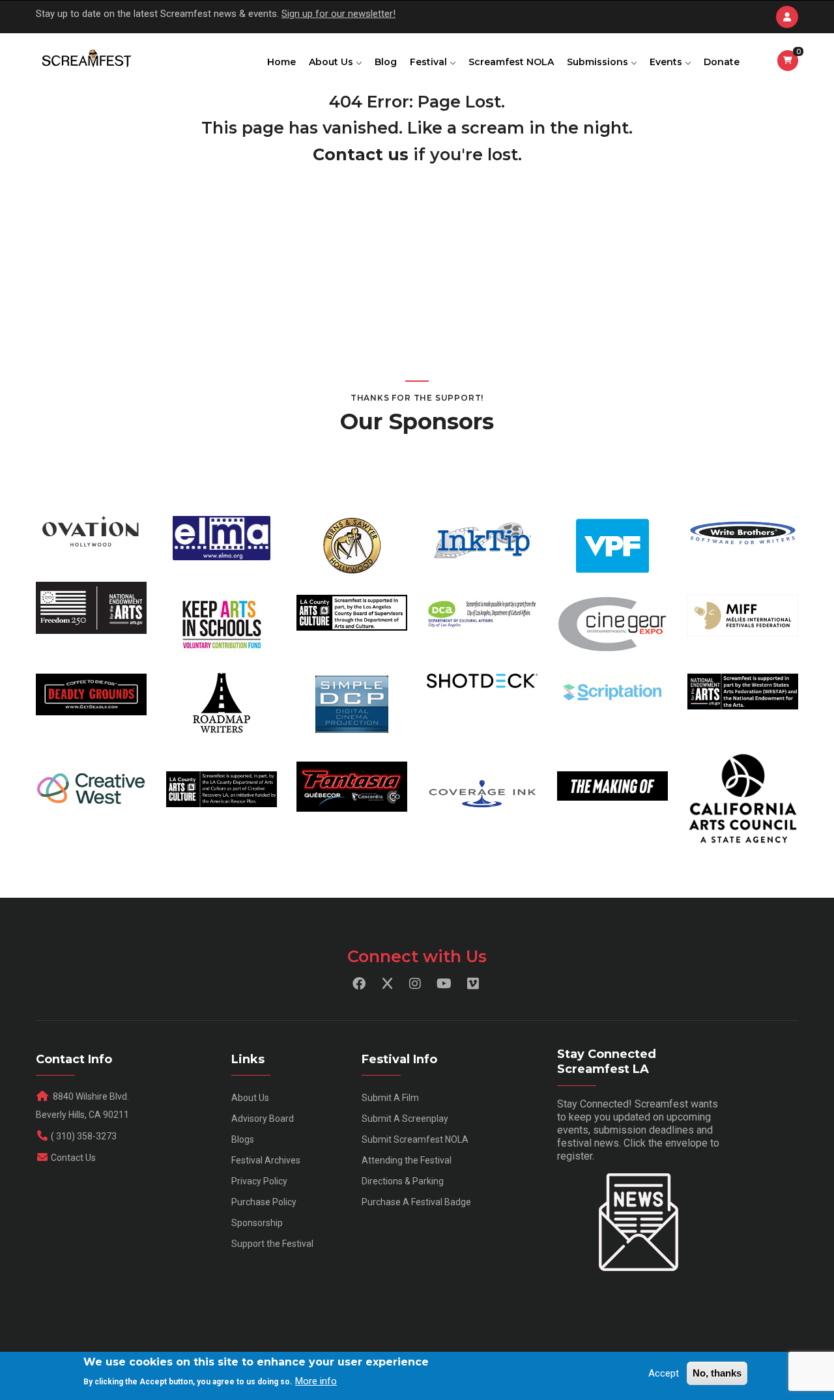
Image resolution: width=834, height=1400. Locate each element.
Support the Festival (272, 1243)
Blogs (242, 1139)
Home (281, 62)
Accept (663, 1373)
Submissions (599, 62)
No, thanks (717, 1373)
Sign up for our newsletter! (338, 14)
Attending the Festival (407, 1160)
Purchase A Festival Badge (416, 1202)
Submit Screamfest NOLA (415, 1139)
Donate (722, 62)
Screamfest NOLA (511, 62)
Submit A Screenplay (405, 1118)
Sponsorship (257, 1223)
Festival (430, 62)
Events (667, 62)
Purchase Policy (263, 1202)
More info (316, 1381)
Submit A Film (390, 1098)
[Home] (86, 59)
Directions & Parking (403, 1181)
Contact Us (73, 1157)
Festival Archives (265, 1160)
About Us (332, 62)
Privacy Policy (259, 1181)
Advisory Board (262, 1118)
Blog (386, 62)
